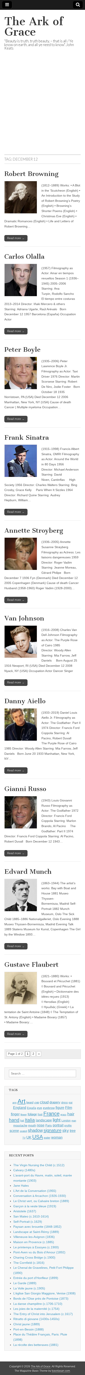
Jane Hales (21, 1185)
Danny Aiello (25, 701)
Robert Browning (31, 174)
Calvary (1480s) (24, 1170)
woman (57, 1137)
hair (70, 1114)
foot (40, 1114)
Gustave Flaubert (31, 965)
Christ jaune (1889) (26, 1324)
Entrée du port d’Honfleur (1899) (35, 1278)
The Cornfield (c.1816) (28, 1262)
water (47, 1137)
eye (39, 1108)
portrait (58, 1125)
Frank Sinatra (26, 437)
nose (40, 1125)
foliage (32, 1114)
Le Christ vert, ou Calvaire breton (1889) (41, 1201)
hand (14, 1119)
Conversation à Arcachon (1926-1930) (39, 1196)
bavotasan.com (61, 1370)
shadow (35, 1130)
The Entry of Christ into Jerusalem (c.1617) (43, 1314)
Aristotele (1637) (24, 1211)
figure (60, 1108)
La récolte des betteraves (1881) (35, 1345)
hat (22, 1120)
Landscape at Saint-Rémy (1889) (36, 1232)
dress (64, 1102)
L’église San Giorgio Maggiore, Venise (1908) (44, 1293)
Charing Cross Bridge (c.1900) (34, 1257)
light (57, 1120)
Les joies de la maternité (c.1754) (36, 1308)
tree (73, 1131)
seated (23, 1131)
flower (23, 1114)
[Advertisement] (42, 107)
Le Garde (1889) (24, 1283)
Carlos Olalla (24, 256)
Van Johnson (24, 618)
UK (28, 1137)
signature (52, 1130)
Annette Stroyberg (33, 530)
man (73, 1120)
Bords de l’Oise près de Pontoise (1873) (40, 1298)
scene (14, 1131)
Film (68, 1108)
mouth (32, 1125)
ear (71, 1102)
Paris (48, 1125)
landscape (44, 1120)
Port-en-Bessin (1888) (28, 1329)
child (36, 1102)
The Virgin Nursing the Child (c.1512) (39, 1165)
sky (65, 1130)
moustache (20, 1125)
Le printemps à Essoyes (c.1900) (36, 1247)
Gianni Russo (25, 789)
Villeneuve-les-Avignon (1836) (34, 1237)
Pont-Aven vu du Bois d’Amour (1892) (39, 1252)
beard (29, 1102)
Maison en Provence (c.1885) (33, 1242)
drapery (54, 1102)
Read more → (16, 238)
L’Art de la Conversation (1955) (34, 1191)
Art (21, 1101)
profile (68, 1125)
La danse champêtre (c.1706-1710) (37, 1303)
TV (24, 1137)
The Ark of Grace (33, 26)
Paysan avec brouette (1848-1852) (37, 1226)
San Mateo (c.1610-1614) (31, 1216)
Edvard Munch (28, 872)
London (66, 1120)
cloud (44, 1102)
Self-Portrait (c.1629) (27, 1221)
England (19, 1108)
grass (63, 1114)
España (31, 1108)
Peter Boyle (22, 349)
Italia (30, 1119)
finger (15, 1114)
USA (37, 1137)
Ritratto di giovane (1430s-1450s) (36, 1319)
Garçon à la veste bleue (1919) (34, 1206)
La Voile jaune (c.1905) (29, 1288)
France (51, 1113)
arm (14, 1102)
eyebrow (49, 1108)
